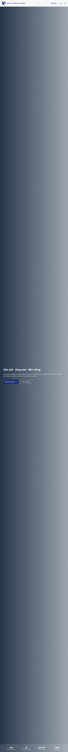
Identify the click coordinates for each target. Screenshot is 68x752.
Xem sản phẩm (10, 382)
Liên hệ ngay (26, 382)
